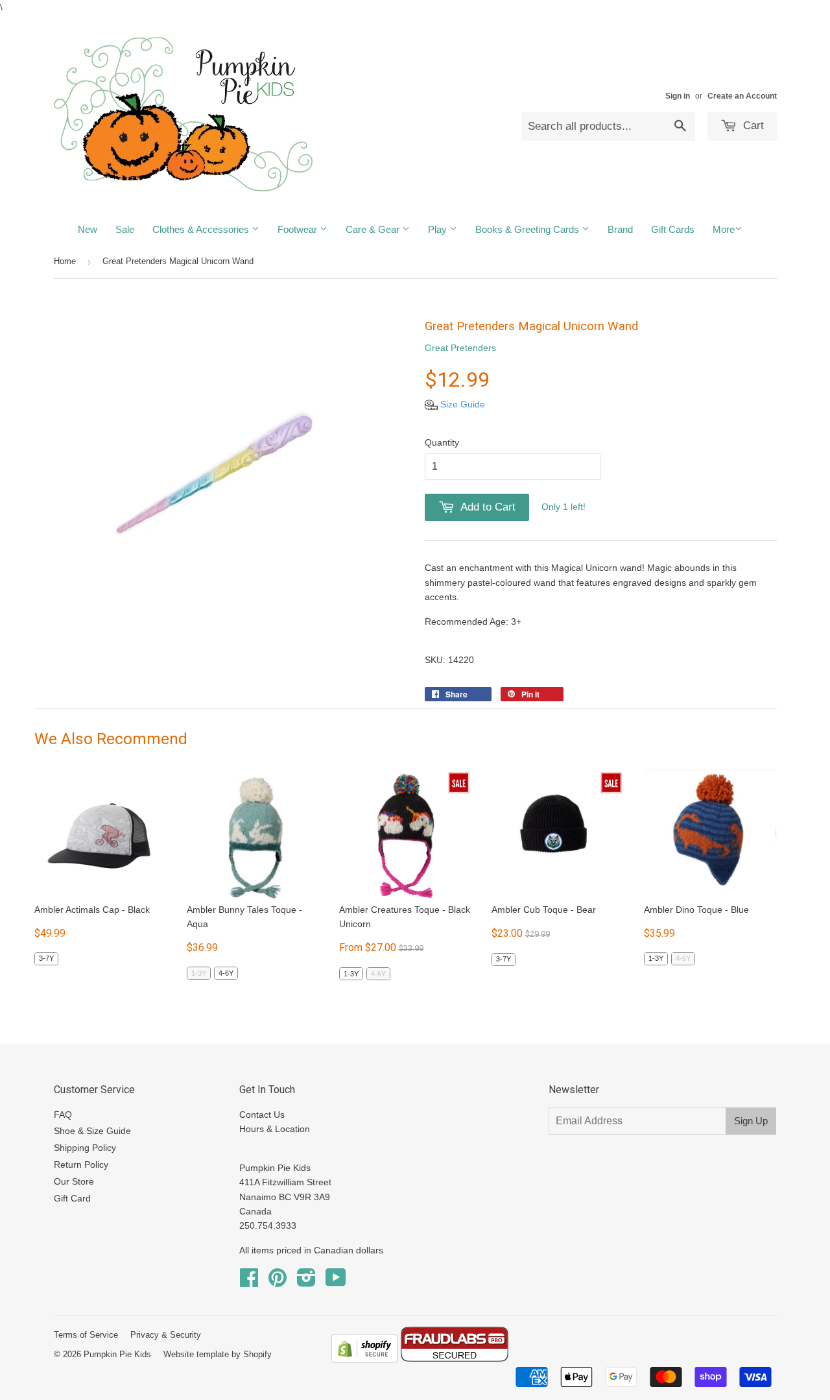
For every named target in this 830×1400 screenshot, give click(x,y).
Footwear (299, 229)
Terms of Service (86, 1335)
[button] (455, 404)
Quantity (442, 442)
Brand (620, 229)
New (87, 229)
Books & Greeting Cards (528, 229)
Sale (124, 229)
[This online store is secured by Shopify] (364, 1360)
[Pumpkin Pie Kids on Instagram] (306, 1282)
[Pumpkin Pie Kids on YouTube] (336, 1282)
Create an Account (742, 96)
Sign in (677, 96)
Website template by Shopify (217, 1354)
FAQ (63, 1114)
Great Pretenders (460, 348)
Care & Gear (374, 229)
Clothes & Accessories (202, 229)
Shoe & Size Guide (92, 1131)
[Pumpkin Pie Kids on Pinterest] (277, 1282)
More (724, 229)
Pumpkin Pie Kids (117, 1354)
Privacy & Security (165, 1335)
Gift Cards (672, 229)
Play (438, 229)
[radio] (46, 958)
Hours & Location (274, 1129)
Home (65, 261)
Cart (752, 125)
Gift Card (72, 1198)
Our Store (74, 1181)
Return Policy (81, 1164)
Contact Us (262, 1114)
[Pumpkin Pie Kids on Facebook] (249, 1282)
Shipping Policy (85, 1147)
